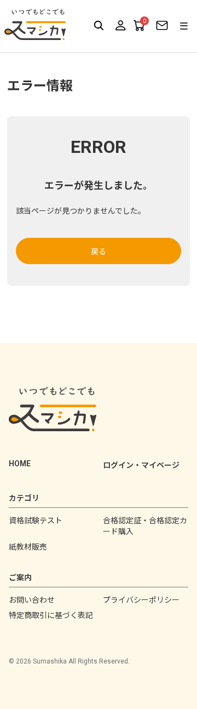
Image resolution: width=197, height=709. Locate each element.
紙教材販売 (28, 546)
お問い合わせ (32, 600)
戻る (98, 251)
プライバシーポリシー (141, 600)
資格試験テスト (35, 520)
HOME (20, 463)
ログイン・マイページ (141, 465)
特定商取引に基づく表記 (51, 615)
